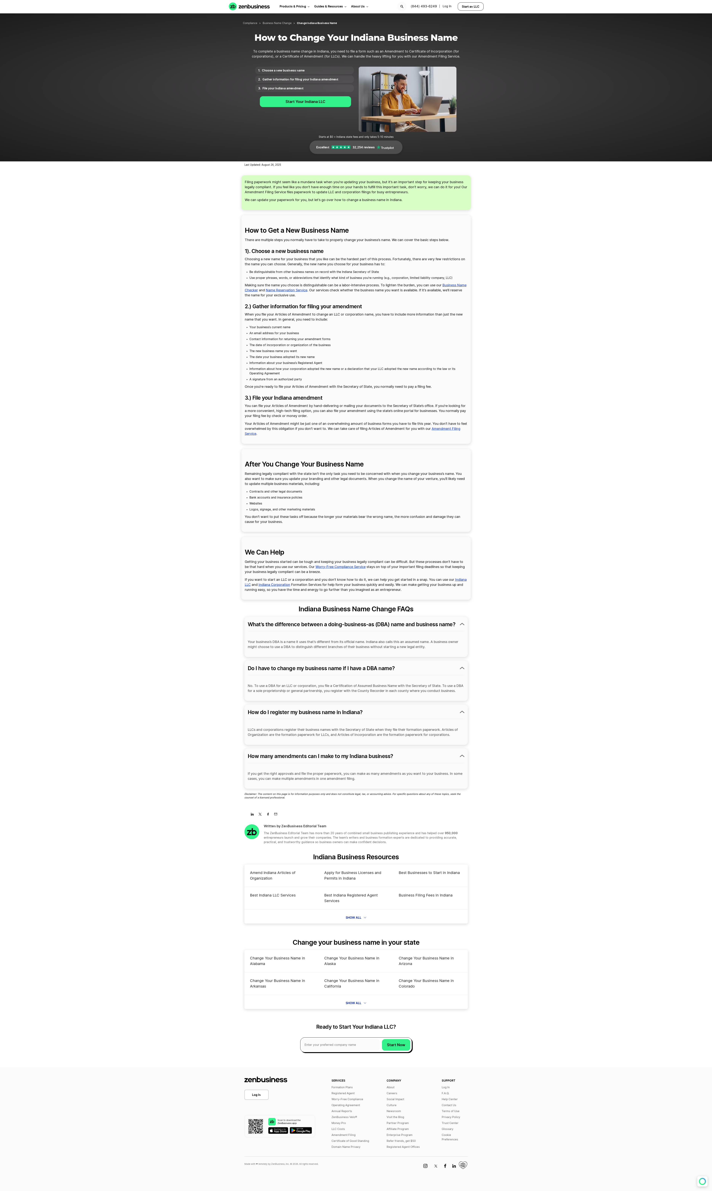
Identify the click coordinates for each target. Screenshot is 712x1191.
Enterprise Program (399, 1135)
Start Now (396, 1045)
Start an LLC (470, 6)
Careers (392, 1093)
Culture (391, 1105)
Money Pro (339, 1123)
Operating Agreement (346, 1105)
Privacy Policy (451, 1117)
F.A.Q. (445, 1093)
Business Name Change (277, 23)
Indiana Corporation (274, 585)
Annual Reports (342, 1111)
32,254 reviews (364, 147)
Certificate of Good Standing (350, 1141)
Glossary (447, 1129)
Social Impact (395, 1099)
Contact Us (449, 1105)
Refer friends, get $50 (401, 1141)
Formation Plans (342, 1087)
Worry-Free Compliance (347, 1099)
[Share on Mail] (277, 815)
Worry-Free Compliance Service (341, 567)
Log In (256, 1095)
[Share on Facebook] (269, 815)
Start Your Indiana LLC (305, 101)
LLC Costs (338, 1129)
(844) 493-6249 (424, 6)
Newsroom (394, 1111)
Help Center (450, 1099)
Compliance (250, 23)
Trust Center (450, 1123)
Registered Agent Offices (403, 1147)
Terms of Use (450, 1111)
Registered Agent (343, 1093)
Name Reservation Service (286, 290)
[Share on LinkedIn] (253, 815)
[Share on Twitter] (261, 815)
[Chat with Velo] (702, 1181)
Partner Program (398, 1123)
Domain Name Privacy (346, 1147)
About (390, 1087)
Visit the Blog (395, 1117)
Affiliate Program (398, 1129)
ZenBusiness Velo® (344, 1117)
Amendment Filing (344, 1135)
